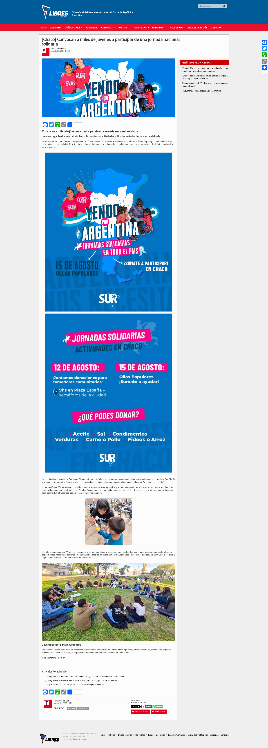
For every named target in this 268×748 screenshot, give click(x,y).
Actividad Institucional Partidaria (202, 735)
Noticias (111, 735)
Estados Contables (176, 735)
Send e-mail (158, 711)
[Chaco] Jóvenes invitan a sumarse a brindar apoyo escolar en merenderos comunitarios (84, 676)
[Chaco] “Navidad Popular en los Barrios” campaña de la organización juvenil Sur (81, 680)
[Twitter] (264, 49)
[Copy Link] (264, 61)
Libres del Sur (60, 49)
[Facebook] (264, 42)
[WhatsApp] (264, 55)
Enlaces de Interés (197, 27)
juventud (71, 708)
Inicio (44, 27)
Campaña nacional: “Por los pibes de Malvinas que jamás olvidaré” (75, 684)
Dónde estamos (177, 27)
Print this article (140, 711)
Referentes (91, 27)
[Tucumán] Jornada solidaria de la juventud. (201, 91)
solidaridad (83, 708)
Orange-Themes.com (80, 739)
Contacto (225, 735)
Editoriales (56, 27)
